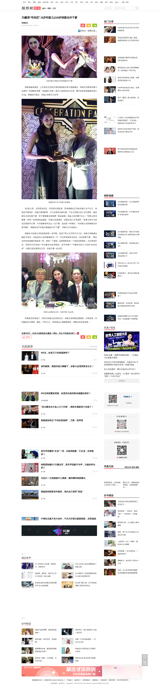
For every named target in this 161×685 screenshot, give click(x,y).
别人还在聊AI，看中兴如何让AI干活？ (120, 369)
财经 (52, 2)
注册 (123, 2)
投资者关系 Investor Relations (54, 680)
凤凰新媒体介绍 (37, 680)
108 (96, 373)
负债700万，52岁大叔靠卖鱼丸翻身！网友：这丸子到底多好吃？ (49, 333)
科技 (81, 2)
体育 (61, 2)
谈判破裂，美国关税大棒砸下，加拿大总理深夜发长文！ (67, 366)
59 (96, 458)
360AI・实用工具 (88, 31)
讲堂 (126, 467)
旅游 (96, 2)
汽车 (71, 2)
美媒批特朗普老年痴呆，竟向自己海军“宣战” (62, 491)
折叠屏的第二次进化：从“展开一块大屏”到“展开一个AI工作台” (121, 374)
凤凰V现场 (109, 327)
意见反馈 (103, 680)
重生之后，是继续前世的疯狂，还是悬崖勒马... (131, 484)
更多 (116, 2)
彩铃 (133, 467)
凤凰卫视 (45, 2)
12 (96, 472)
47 (96, 427)
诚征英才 (77, 680)
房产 (76, 2)
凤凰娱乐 (25, 23)
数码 (111, 2)
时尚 (66, 2)
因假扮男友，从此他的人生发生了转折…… (112, 483)
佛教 (101, 2)
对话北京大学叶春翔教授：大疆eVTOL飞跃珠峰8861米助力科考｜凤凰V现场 (121, 363)
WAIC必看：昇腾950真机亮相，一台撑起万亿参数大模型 (121, 356)
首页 (24, 2)
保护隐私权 (86, 680)
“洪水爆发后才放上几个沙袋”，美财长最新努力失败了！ (67, 406)
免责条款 (95, 680)
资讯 (29, 2)
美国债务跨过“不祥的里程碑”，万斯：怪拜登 (62, 420)
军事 (86, 2)
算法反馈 (94, 346)
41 (96, 499)
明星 (49, 8)
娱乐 (57, 2)
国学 (106, 2)
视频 (34, 2)
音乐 (130, 467)
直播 (39, 2)
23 (96, 414)
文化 (91, 2)
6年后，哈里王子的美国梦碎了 (55, 352)
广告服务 (69, 680)
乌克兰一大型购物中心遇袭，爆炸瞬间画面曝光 (63, 478)
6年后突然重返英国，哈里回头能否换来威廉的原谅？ (66, 393)
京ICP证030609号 (122, 680)
